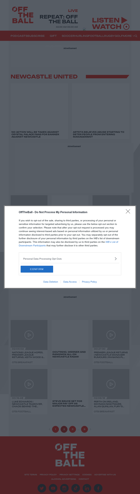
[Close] (129, 212)
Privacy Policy (89, 281)
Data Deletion (50, 281)
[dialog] (70, 247)
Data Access (70, 281)
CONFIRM (37, 269)
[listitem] (70, 258)
